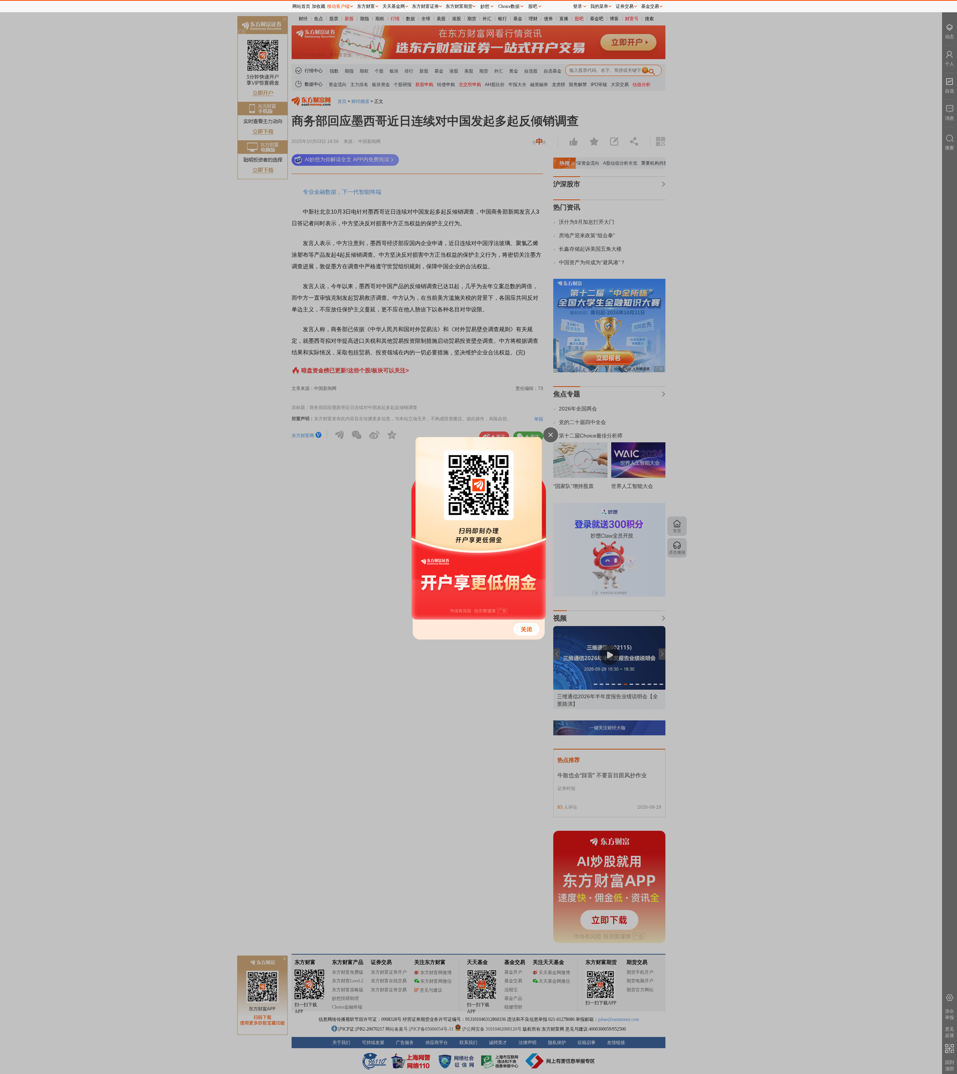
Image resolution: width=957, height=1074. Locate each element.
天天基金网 (393, 6)
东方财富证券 (425, 6)
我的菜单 (599, 6)
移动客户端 (338, 6)
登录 (577, 6)
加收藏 (318, 6)
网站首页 (301, 6)
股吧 (532, 6)
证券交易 (625, 6)
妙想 (484, 6)
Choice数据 (509, 6)
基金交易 (650, 6)
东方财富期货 (459, 6)
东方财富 (366, 6)
